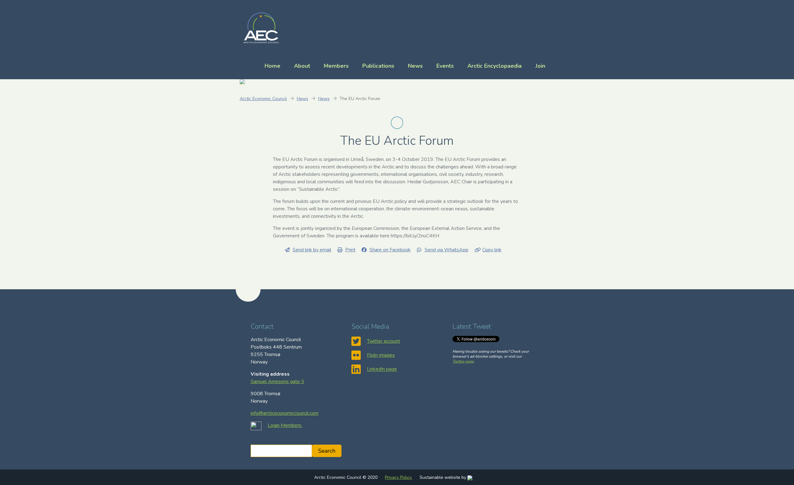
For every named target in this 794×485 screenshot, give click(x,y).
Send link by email (311, 249)
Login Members (285, 425)
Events (445, 66)
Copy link (492, 249)
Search (326, 451)
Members (336, 66)
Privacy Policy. (398, 477)
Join (540, 66)
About (302, 66)
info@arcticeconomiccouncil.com (285, 413)
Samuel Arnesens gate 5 (277, 381)
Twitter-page (463, 361)
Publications (378, 66)
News (415, 66)
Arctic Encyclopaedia (494, 66)
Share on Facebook (390, 249)
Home (272, 66)
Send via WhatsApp (446, 249)
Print (350, 249)
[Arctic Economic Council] (261, 27)
